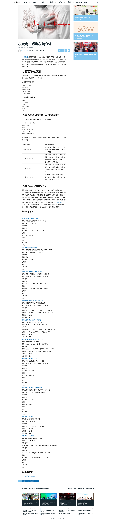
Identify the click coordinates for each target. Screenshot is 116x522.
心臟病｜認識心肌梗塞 (28, 476)
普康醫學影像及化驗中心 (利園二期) (32, 301)
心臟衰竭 (25, 57)
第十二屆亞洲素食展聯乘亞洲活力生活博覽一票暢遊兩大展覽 (30, 503)
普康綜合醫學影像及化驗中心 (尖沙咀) (33, 339)
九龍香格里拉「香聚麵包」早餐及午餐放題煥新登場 (48, 509)
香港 (38, 481)
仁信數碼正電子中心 (28, 436)
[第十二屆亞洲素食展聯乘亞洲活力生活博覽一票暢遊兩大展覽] (30, 496)
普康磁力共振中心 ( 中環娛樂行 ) (32, 388)
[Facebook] (59, 50)
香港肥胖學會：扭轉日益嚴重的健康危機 (85, 55)
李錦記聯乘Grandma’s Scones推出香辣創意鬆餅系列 (67, 511)
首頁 (19, 48)
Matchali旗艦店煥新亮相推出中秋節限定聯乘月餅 (30, 514)
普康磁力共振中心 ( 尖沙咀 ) (30, 359)
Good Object (24, 50)
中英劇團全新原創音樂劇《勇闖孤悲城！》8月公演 (48, 514)
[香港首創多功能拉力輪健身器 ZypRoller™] (67, 496)
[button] (98, 2)
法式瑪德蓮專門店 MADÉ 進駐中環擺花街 (85, 508)
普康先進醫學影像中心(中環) (30, 248)
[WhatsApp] (69, 50)
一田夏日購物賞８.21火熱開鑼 (64, 508)
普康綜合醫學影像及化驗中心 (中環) (32, 272)
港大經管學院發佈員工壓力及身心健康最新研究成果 (48, 503)
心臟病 (28, 481)
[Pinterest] (66, 50)
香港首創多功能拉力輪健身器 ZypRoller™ (65, 503)
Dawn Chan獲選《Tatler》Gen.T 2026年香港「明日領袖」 (84, 36)
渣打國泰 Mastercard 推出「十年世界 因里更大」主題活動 (29, 511)
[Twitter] (62, 50)
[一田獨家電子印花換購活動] (86, 10)
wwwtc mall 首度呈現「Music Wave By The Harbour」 (48, 511)
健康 (22, 48)
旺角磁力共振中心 (27, 417)
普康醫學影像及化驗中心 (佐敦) (31, 320)
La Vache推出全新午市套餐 (64, 513)
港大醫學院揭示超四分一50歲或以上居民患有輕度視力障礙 (85, 503)
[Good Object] (19, 51)
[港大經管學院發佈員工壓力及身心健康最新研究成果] (48, 496)
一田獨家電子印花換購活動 (82, 17)
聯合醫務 (59, 202)
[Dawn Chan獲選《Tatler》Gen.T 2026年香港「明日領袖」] (86, 27)
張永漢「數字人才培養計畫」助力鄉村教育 (81, 489)
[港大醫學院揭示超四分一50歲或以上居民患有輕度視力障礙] (85, 496)
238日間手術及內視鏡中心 (30, 219)
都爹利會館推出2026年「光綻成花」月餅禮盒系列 (85, 514)
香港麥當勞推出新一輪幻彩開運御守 (84, 510)
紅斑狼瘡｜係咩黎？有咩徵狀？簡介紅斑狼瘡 (35, 489)
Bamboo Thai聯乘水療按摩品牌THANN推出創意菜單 (30, 509)
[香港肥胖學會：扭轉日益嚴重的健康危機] (86, 47)
